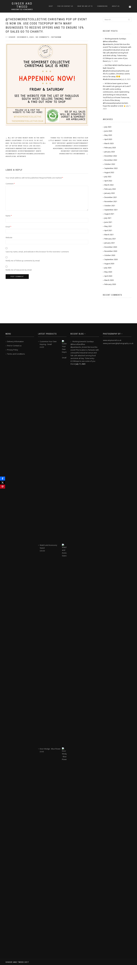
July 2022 (107, 176)
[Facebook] (2, 479)
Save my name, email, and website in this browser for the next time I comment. (37, 251)
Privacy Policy (12, 350)
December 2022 (110, 156)
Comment (10, 183)
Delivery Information (15, 341)
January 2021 (109, 243)
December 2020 (110, 247)
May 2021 (108, 226)
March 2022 (109, 185)
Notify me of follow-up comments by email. (23, 260)
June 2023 (108, 131)
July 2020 (107, 267)
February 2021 (110, 238)
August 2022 (109, 172)
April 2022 (108, 180)
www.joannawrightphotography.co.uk (118, 343)
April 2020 (108, 276)
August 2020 (109, 263)
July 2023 (107, 127)
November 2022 (110, 160)
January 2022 (109, 193)
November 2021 (110, 201)
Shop (51, 6)
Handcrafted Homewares (22, 9)
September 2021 (111, 209)
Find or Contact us (65, 6)
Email (8, 226)
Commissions (102, 6)
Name (9, 215)
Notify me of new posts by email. (19, 270)
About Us (115, 6)
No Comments (42, 37)
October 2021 (109, 205)
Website (9, 237)
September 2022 (111, 168)
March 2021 (109, 234)
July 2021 (107, 218)
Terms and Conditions (16, 354)
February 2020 (110, 284)
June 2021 (108, 222)
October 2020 (109, 255)
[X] (2, 483)
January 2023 (109, 151)
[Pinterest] (2, 487)
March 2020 (109, 280)
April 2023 (108, 139)
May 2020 (108, 272)
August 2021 (109, 214)
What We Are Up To (85, 6)
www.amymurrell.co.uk (112, 340)
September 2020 (111, 259)
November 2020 (110, 251)
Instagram (56, 37)
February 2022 (110, 189)
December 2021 (110, 197)
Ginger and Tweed (22, 5)
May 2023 (108, 135)
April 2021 (108, 230)
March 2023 (109, 143)
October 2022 (109, 164)
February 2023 (110, 147)
